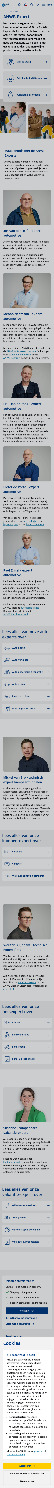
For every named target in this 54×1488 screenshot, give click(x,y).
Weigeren (25, 1481)
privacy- (38, 1451)
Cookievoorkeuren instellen (25, 1473)
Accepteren (25, 1465)
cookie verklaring (16, 1454)
